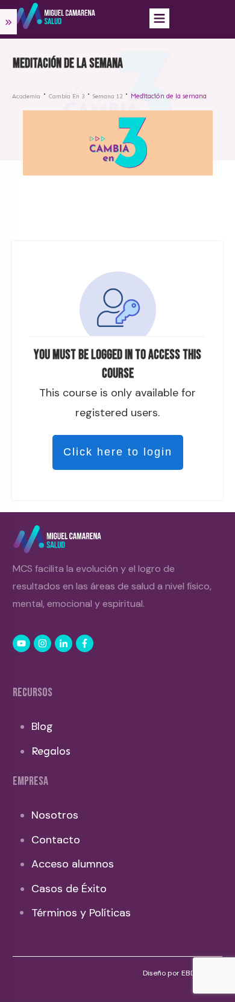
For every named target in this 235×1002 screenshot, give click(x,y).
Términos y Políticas (81, 912)
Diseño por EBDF (172, 973)
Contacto (55, 839)
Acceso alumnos (72, 864)
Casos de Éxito (69, 888)
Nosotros (54, 815)
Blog (42, 726)
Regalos (50, 751)
